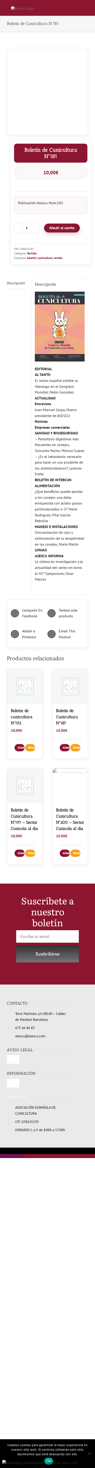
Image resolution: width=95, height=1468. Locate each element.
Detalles (31, 748)
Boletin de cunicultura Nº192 (22, 717)
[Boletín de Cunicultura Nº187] (70, 686)
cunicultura (45, 258)
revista (57, 258)
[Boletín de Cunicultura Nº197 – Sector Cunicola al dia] (25, 785)
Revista (31, 253)
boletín (31, 258)
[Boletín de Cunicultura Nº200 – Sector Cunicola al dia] (70, 785)
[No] (89, 1453)
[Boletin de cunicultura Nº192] (25, 686)
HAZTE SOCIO (12, 1156)
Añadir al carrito (62, 228)
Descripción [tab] (16, 283)
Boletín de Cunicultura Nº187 (67, 717)
